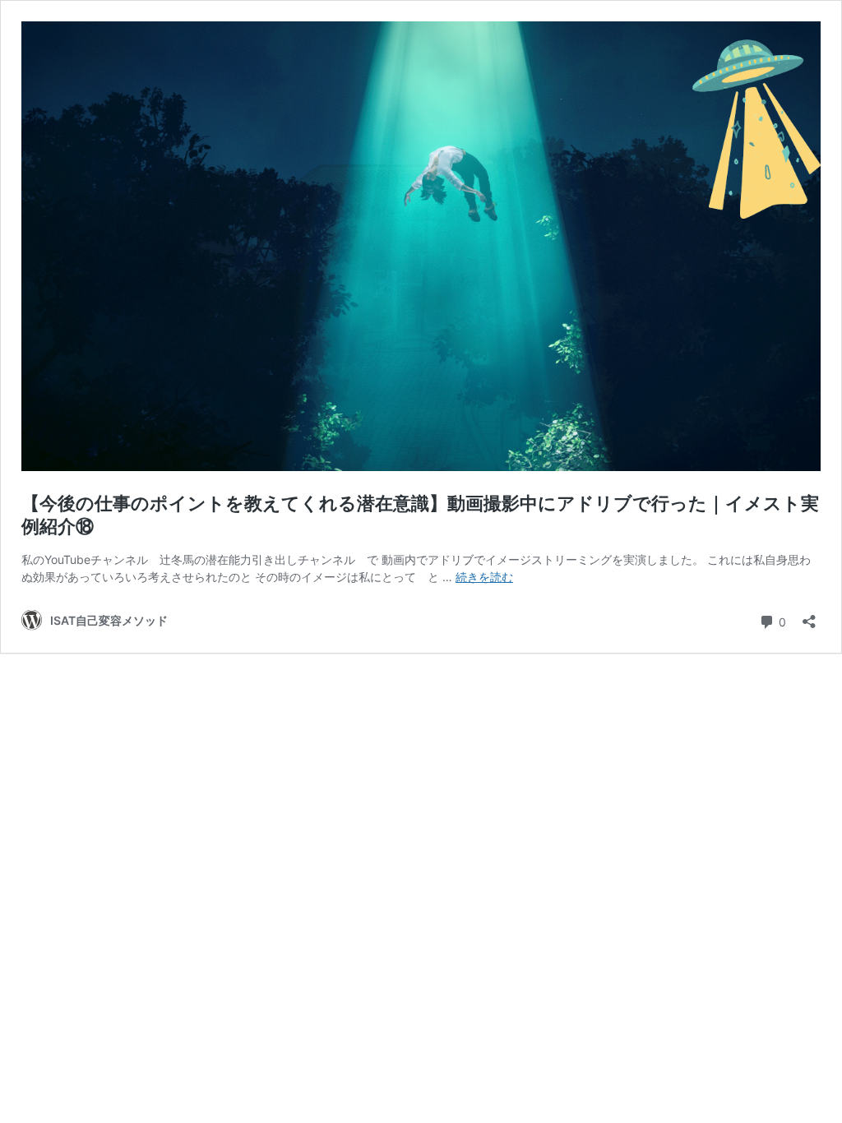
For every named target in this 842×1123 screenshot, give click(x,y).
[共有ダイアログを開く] (809, 616)
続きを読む (484, 577)
